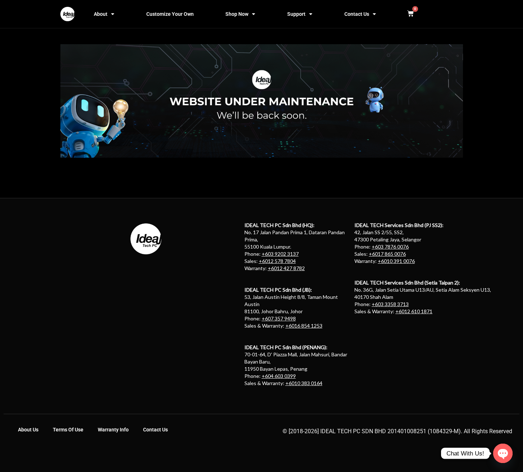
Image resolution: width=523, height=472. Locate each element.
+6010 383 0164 (303, 383)
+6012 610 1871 (413, 311)
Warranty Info (113, 429)
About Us (28, 429)
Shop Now (236, 14)
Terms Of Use (68, 429)
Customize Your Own (170, 14)
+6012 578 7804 (277, 261)
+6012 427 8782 (286, 268)
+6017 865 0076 (387, 254)
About (100, 14)
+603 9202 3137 (280, 254)
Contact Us (356, 14)
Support (296, 14)
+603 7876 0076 (390, 247)
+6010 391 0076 (396, 261)
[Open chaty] (503, 453)
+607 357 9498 (279, 318)
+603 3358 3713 (390, 304)
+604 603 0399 (279, 376)
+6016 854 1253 (303, 326)
